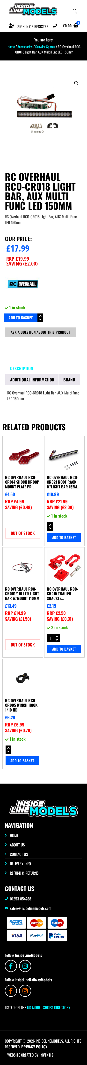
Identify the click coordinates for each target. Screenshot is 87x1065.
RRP (17, 258)
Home (11, 46)
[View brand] (23, 300)
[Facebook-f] (11, 966)
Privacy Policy (34, 1047)
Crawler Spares (45, 46)
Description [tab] (21, 368)
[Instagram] (25, 966)
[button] (76, 83)
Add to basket (20, 317)
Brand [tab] (69, 380)
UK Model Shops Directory (48, 1007)
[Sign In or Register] (11, 25)
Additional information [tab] (32, 380)
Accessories (25, 46)
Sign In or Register (32, 26)
